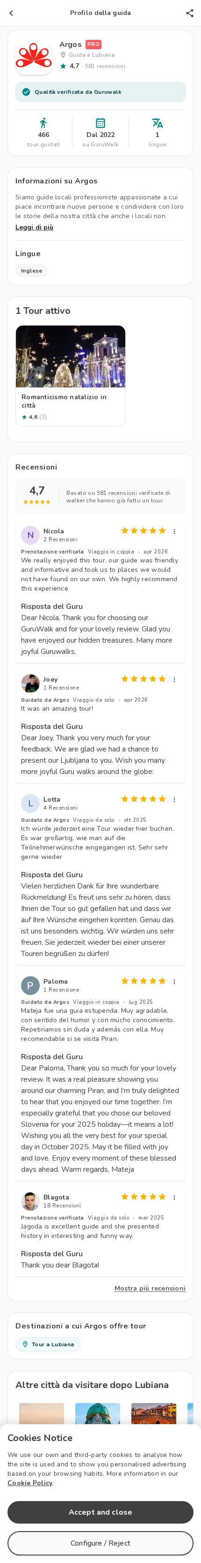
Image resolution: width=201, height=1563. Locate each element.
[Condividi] (189, 13)
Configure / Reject (100, 1543)
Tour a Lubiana (53, 1344)
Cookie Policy (29, 1483)
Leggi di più (34, 227)
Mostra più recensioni (150, 1288)
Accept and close (100, 1512)
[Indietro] (11, 13)
